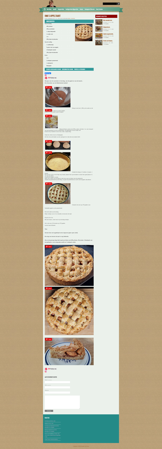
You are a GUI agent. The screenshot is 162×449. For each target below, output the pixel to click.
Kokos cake (53, 420)
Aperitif (54, 9)
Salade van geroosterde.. (108, 34)
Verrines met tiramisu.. (108, 41)
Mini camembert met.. (107, 20)
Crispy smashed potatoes (52, 439)
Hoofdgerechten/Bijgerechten (72, 9)
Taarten (73, 18)
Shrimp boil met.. (106, 27)
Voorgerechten (61, 9)
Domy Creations (99, 9)
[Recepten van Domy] (44, 9)
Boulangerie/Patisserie (89, 9)
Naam (48, 380)
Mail (48, 385)
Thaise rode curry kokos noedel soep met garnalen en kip (52, 435)
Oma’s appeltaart (52, 16)
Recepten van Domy (84, 446)
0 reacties (107, 23)
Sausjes (81, 9)
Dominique (47, 420)
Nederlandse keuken (56, 69)
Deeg (69, 18)
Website (47, 390)
